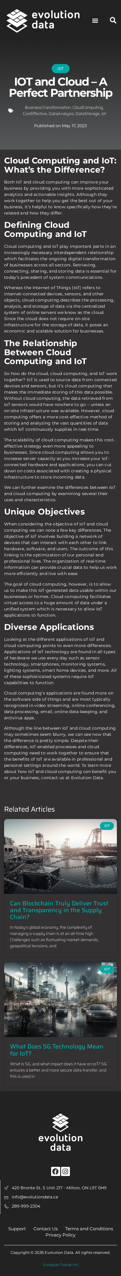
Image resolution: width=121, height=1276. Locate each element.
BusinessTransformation (48, 107)
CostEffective (35, 113)
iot (103, 113)
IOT (61, 68)
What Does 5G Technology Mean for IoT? (56, 1049)
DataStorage (87, 113)
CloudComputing (88, 107)
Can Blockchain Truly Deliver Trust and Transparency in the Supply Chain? (59, 910)
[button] (95, 20)
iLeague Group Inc (60, 1264)
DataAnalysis (61, 113)
